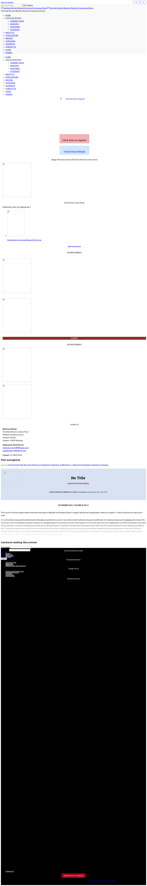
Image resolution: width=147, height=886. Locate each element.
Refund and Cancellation (16, 566)
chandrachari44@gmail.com (14, 451)
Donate (8, 557)
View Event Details (74, 151)
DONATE (74, 338)
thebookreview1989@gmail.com (16, 448)
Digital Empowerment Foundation (102, 881)
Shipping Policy (12, 572)
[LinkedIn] (141, 2)
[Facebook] (134, 2)
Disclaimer (10, 576)
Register (4, 553)
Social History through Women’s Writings (24, 240)
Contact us (10, 871)
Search (30, 5)
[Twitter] (138, 2)
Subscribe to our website (73, 876)
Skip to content (7, 2)
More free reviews (74, 246)
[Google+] (144, 2)
